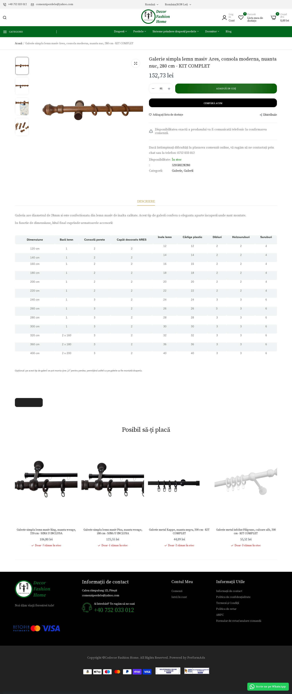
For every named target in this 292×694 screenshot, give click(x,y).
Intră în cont (179, 597)
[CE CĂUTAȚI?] (4, 17)
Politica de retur (226, 609)
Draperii (119, 31)
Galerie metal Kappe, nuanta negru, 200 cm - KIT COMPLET (179, 531)
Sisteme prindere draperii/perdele (175, 31)
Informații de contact (229, 591)
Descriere (146, 201)
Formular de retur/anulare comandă (238, 621)
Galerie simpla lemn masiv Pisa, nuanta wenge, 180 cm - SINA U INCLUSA (112, 531)
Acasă (18, 43)
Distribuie (270, 115)
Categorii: (156, 171)
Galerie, (178, 171)
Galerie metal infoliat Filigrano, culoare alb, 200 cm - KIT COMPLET (246, 531)
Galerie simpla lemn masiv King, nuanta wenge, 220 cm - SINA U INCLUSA (46, 531)
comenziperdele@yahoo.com (54, 4)
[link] (70, 449)
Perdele (138, 31)
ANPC (220, 615)
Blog (229, 31)
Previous (15, 494)
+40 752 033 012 (17, 4)
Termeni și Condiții (227, 603)
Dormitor (211, 31)
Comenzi (176, 591)
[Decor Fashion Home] (158, 17)
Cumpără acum (213, 103)
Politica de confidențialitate (233, 597)
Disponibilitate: (160, 159)
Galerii (188, 171)
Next (277, 494)
